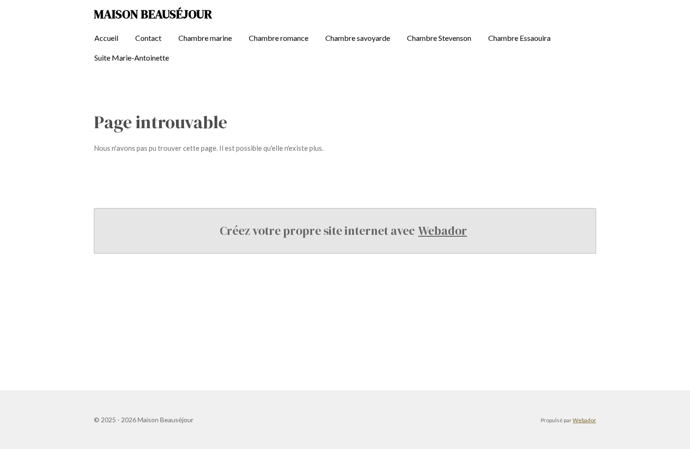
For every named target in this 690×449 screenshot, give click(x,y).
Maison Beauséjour (153, 14)
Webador (442, 231)
